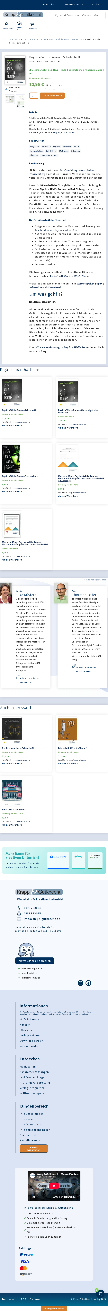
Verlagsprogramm (32, 1088)
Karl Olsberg (51, 151)
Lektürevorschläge (32, 1077)
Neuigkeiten (48, 4)
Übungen (34, 155)
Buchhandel (28, 1135)
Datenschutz (38, 1299)
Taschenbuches (57, 230)
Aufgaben (34, 147)
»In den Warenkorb (12, 425)
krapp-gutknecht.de (63, 132)
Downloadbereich (31, 1041)
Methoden (64, 151)
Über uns (26, 1030)
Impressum (9, 1299)
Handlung (67, 147)
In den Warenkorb (52, 95)
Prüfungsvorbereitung (35, 1082)
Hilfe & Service (29, 1019)
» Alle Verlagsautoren (95, 579)
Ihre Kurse (26, 1119)
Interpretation (36, 151)
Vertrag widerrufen (33, 1148)
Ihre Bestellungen (32, 1114)
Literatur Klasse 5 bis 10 (34, 39)
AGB (76, 1012)
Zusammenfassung (49, 155)
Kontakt (25, 1025)
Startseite (15, 39)
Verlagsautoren (30, 1035)
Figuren (56, 147)
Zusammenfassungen (73, 4)
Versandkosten (59, 89)
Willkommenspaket (33, 1093)
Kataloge (96, 4)
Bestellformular (31, 1140)
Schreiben (75, 151)
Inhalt (76, 147)
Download (46, 147)
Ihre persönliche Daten (35, 1130)
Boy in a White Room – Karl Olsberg (66, 39)
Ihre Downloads (30, 1124)
